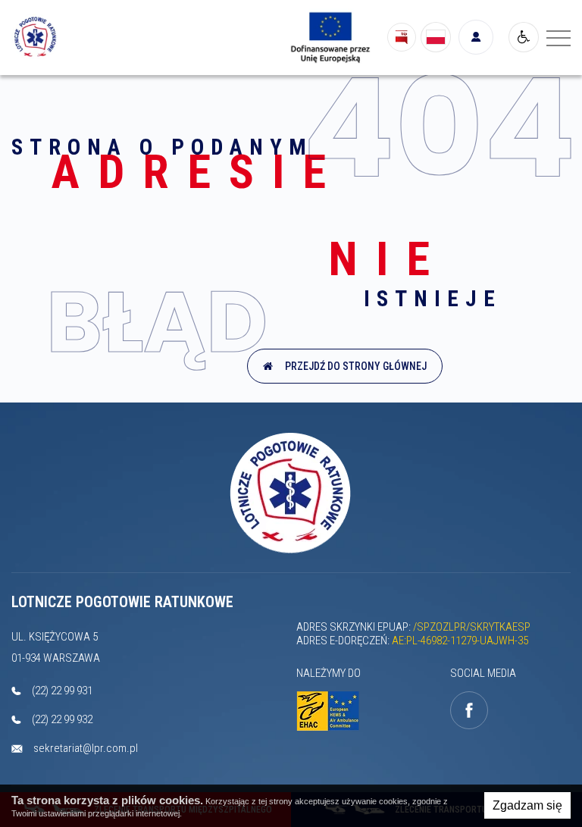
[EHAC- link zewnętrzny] (331, 711)
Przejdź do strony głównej (353, 366)
